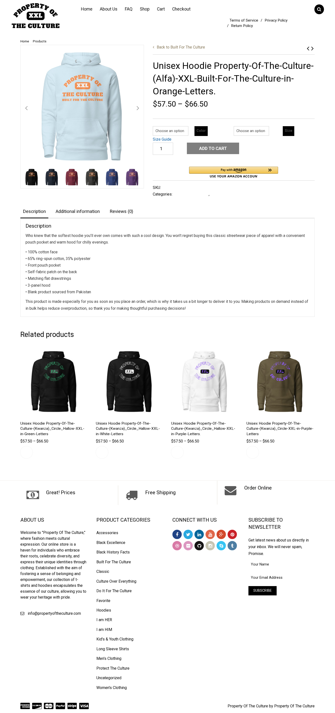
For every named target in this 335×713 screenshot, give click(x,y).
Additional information (78, 211)
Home (86, 9)
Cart (161, 9)
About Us (108, 9)
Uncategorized (108, 678)
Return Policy (242, 26)
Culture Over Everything (116, 581)
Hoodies (218, 194)
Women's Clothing (111, 687)
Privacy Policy (276, 20)
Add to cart (213, 148)
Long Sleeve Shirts (112, 649)
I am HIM (104, 629)
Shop (145, 9)
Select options (26, 452)
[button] (233, 172)
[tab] (34, 211)
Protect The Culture (112, 668)
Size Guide (162, 139)
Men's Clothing (108, 658)
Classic (102, 571)
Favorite (103, 600)
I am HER (104, 619)
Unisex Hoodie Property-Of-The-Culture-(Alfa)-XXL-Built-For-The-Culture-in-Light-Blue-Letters (312, 48)
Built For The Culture (181, 47)
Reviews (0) (121, 211)
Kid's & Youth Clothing (114, 639)
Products (39, 41)
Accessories (107, 532)
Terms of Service (244, 20)
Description (34, 211)
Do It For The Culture (114, 591)
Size (288, 131)
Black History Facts (113, 552)
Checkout (181, 9)
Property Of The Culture (248, 706)
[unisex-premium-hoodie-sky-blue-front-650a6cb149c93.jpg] (82, 106)
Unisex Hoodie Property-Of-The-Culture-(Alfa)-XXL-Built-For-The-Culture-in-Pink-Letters (308, 48)
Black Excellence (110, 542)
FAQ (128, 9)
